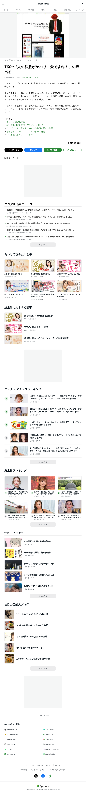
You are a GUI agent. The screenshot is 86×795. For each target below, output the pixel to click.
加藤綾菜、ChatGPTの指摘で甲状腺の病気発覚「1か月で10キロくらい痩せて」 (18, 494)
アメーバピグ (49, 739)
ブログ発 (31, 10)
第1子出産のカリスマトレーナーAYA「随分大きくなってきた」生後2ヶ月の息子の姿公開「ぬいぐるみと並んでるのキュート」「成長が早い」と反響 (55, 450)
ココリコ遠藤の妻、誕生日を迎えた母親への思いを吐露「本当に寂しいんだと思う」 (40, 230)
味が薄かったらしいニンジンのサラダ (33, 658)
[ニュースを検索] (83, 3)
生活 (55, 10)
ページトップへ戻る (43, 715)
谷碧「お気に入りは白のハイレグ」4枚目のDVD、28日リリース (18, 516)
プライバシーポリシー (38, 770)
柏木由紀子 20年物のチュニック (30, 647)
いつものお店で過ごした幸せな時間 (32, 625)
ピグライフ (10, 749)
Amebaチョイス (12, 730)
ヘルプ (57, 765)
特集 (43, 10)
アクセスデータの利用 (58, 770)
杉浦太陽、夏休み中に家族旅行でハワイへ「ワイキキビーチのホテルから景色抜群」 (40, 236)
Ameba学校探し (50, 754)
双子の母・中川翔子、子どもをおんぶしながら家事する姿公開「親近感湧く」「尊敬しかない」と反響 (44, 494)
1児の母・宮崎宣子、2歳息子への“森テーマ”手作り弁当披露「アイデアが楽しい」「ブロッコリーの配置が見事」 (71, 494)
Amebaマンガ (49, 744)
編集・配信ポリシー (45, 765)
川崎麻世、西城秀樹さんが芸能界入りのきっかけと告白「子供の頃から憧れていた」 (40, 210)
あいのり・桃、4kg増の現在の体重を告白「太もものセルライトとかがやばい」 (38, 223)
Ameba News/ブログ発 (30, 77)
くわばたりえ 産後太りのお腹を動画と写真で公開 (29, 128)
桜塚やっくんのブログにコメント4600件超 (25, 131)
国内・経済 (67, 10)
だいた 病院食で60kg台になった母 (31, 636)
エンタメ (18, 10)
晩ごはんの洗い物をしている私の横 (32, 614)
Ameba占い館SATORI (52, 749)
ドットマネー (49, 730)
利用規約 (23, 770)
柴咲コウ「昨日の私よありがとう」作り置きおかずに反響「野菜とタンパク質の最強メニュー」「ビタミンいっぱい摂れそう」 (56, 410)
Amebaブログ (49, 734)
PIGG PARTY (11, 744)
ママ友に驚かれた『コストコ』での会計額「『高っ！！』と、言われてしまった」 (39, 217)
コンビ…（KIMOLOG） (16, 121)
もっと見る (43, 245)
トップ (6, 10)
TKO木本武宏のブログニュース (20, 134)
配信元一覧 (30, 765)
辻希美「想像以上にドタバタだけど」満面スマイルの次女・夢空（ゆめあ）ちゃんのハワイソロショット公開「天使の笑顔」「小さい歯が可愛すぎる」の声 (56, 398)
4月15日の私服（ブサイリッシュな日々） (25, 125)
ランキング (80, 10)
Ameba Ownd (11, 739)
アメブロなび (11, 754)
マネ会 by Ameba (12, 734)
